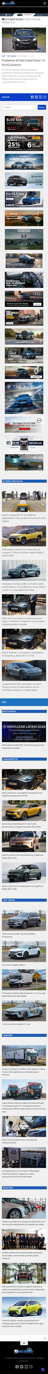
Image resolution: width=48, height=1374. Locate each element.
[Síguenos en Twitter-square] (36, 97)
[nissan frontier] (24, 432)
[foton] (24, 14)
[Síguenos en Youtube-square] (40, 97)
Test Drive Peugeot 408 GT (13, 965)
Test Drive (11, 56)
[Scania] (24, 287)
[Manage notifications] (43, 1369)
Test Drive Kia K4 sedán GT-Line (16, 1024)
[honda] (24, 268)
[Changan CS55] (24, 188)
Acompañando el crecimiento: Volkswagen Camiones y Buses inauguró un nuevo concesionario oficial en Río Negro (20, 1174)
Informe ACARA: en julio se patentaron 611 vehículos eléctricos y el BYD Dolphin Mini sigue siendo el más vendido (22, 1323)
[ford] (24, 249)
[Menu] (45, 3)
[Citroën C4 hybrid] (24, 470)
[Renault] (24, 378)
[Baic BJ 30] (24, 131)
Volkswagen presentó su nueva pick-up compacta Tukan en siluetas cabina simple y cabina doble (23, 552)
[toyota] (24, 363)
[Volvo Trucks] (24, 451)
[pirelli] (24, 150)
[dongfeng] (24, 169)
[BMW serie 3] (24, 413)
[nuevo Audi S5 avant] (24, 306)
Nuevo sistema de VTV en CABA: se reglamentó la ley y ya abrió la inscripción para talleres (24, 518)
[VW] (24, 225)
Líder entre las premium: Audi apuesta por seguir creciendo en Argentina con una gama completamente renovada (23, 621)
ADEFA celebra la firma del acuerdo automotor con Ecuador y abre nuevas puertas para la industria (22, 1255)
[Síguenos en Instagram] (44, 97)
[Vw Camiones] (24, 344)
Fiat (3, 56)
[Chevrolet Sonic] (24, 325)
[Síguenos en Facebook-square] (32, 97)
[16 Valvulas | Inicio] (11, 3)
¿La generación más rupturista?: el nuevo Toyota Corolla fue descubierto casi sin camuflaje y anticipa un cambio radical (21, 687)
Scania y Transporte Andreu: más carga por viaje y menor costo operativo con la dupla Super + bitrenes (23, 1072)
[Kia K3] (24, 207)
